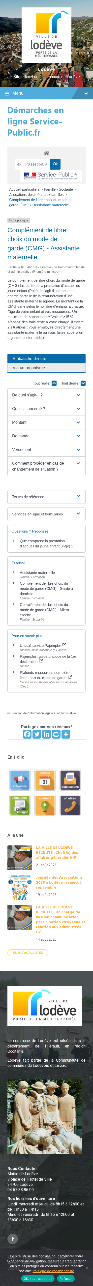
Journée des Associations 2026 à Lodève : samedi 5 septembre (59, 882)
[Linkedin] (46, 734)
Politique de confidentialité (53, 1271)
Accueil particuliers (25, 189)
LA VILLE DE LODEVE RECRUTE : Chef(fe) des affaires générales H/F (57, 853)
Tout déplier (71, 383)
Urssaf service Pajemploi (41, 645)
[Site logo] (46, 61)
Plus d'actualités (28, 953)
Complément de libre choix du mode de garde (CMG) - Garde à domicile (46, 588)
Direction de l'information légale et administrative (43, 713)
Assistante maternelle (37, 572)
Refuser (66, 1279)
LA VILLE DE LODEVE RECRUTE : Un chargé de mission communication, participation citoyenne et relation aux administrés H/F (61, 919)
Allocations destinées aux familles (37, 194)
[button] (46, 395)
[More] (66, 734)
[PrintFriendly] (56, 734)
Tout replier (42, 383)
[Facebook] (27, 734)
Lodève (46, 70)
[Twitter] (36, 734)
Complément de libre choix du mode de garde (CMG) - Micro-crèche (45, 609)
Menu (18, 93)
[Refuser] (86, 1267)
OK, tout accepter (38, 1279)
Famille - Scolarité (59, 189)
